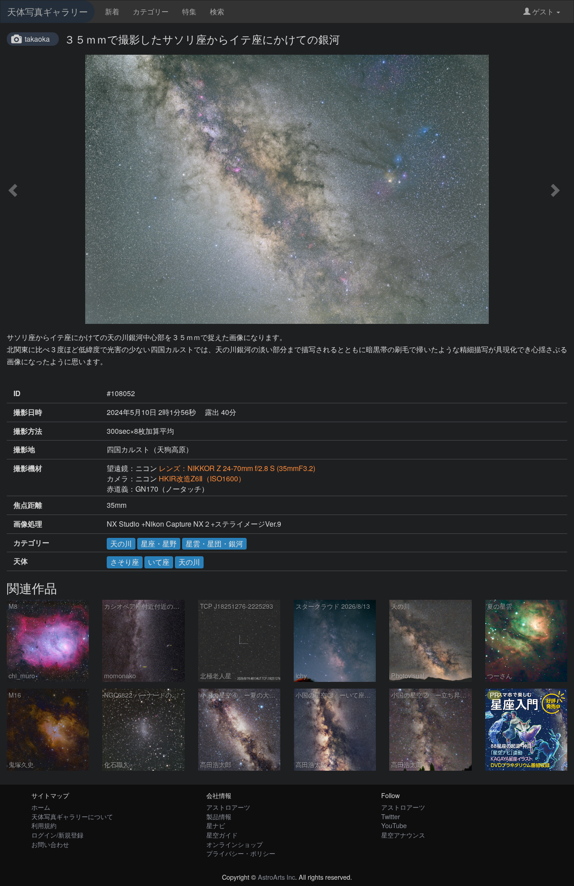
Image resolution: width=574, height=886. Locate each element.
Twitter (390, 816)
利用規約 (44, 825)
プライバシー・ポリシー (240, 853)
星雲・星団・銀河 (214, 543)
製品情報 (218, 816)
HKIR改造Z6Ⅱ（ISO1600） (202, 478)
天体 (20, 561)
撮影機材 (27, 468)
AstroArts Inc (276, 877)
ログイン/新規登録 (57, 834)
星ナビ (215, 825)
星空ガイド (222, 834)
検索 (217, 11)
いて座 (159, 562)
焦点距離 (27, 505)
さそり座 (124, 562)
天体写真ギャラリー (47, 11)
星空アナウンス (403, 834)
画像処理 (27, 524)
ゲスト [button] (543, 11)
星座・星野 (159, 543)
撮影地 (24, 449)
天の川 (121, 543)
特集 (189, 11)
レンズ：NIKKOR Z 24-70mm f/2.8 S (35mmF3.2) (237, 468)
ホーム (40, 807)
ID (17, 393)
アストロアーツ (228, 807)
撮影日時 (27, 412)
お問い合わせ (50, 844)
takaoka (37, 39)
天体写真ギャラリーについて (72, 816)
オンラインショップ (234, 844)
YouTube (394, 825)
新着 (112, 11)
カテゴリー (151, 11)
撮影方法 (27, 431)
